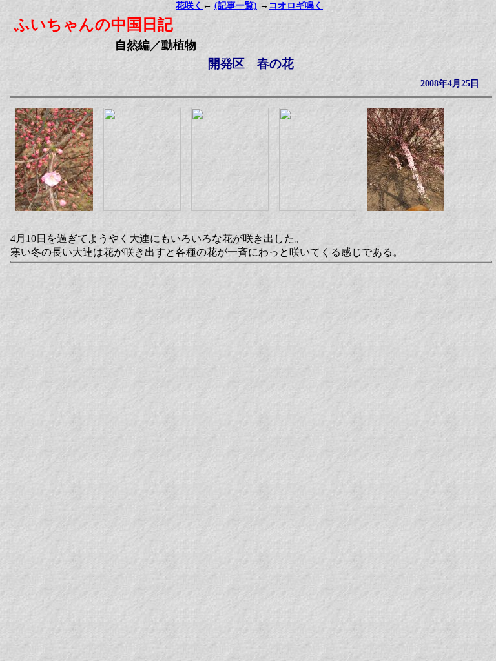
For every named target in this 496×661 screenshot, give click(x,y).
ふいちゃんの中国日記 (93, 24)
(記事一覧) (235, 5)
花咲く (189, 5)
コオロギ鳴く (296, 5)
